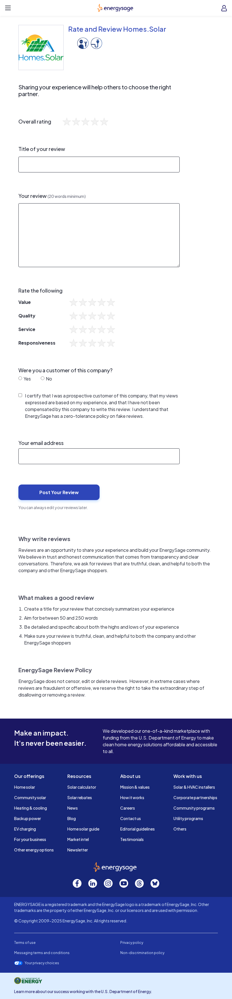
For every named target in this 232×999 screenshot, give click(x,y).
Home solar (24, 787)
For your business (30, 839)
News (72, 807)
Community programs (194, 807)
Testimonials (132, 839)
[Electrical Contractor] (96, 43)
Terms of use (25, 942)
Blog (71, 818)
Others (179, 828)
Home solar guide (83, 828)
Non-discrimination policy (142, 953)
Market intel (78, 839)
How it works (132, 797)
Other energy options (34, 849)
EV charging (25, 828)
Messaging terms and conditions (42, 953)
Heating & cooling (30, 807)
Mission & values (135, 787)
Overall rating (34, 121)
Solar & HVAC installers (194, 787)
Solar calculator (81, 787)
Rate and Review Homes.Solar (117, 29)
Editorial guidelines (137, 828)
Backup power (27, 818)
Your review (52, 196)
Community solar (30, 797)
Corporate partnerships (195, 797)
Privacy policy (131, 942)
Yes (27, 379)
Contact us (130, 818)
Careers (127, 807)
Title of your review (41, 149)
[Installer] (83, 43)
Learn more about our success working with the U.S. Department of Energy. (83, 991)
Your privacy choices (42, 963)
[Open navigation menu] (8, 8)
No (48, 379)
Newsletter (77, 849)
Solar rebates (79, 797)
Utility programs (188, 818)
